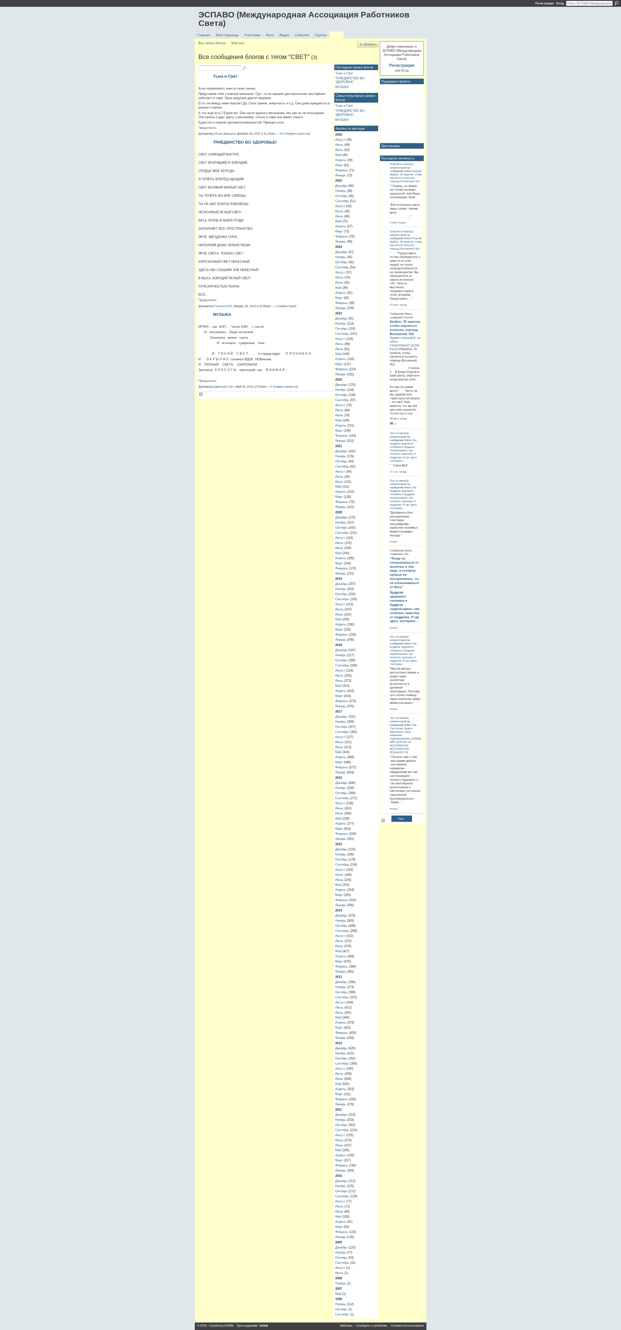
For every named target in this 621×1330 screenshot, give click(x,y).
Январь (340, 175)
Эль (392, 433)
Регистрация (544, 3)
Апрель (340, 160)
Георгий (394, 164)
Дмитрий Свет (224, 386)
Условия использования (407, 1325)
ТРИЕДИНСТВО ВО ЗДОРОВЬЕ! (245, 142)
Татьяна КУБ (223, 306)
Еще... (402, 818)
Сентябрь (342, 201)
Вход (560, 3)
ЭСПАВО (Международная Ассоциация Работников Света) (303, 19)
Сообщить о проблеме (371, 1325)
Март (339, 165)
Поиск (616, 3)
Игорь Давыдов (225, 133)
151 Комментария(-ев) (294, 133)
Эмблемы (345, 1325)
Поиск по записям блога (245, 68)
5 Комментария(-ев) (284, 386)
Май (338, 155)
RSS (201, 394)
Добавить (370, 44)
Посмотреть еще (401, 413)
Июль (339, 145)
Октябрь (341, 196)
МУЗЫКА (222, 314)
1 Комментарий (285, 306)
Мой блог (238, 43)
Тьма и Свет (225, 76)
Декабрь (341, 186)
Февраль (341, 170)
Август (340, 139)
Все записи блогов (212, 43)
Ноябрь (340, 191)
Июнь (339, 150)
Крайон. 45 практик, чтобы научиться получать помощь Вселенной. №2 (406, 178)
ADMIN (229, 1325)
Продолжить (207, 128)
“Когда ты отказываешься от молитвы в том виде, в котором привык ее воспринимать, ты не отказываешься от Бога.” (404, 573)
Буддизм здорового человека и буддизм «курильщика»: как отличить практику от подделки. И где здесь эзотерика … (404, 607)
